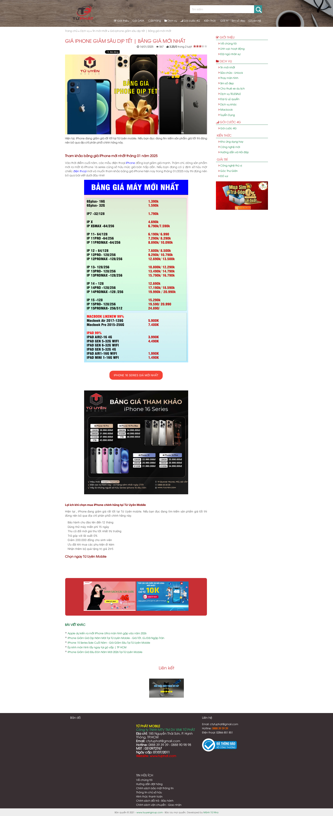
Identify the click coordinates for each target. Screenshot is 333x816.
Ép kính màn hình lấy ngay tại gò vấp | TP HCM (97, 647)
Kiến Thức (209, 20)
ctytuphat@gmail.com (224, 724)
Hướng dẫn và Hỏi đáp (234, 152)
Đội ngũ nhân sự (230, 54)
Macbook (226, 109)
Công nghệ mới (230, 146)
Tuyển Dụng (227, 114)
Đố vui (224, 176)
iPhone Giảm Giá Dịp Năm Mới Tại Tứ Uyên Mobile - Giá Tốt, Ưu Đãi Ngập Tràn (116, 637)
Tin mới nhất (227, 67)
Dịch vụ (172, 20)
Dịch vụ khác (228, 104)
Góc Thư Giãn (229, 170)
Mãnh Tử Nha (210, 812)
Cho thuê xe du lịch (232, 88)
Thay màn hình (229, 77)
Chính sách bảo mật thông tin (155, 788)
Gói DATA (138, 20)
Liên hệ (256, 20)
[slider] (200, 46)
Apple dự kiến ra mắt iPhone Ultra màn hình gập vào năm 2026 (107, 633)
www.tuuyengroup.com (149, 812)
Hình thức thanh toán (149, 796)
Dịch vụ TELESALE (230, 93)
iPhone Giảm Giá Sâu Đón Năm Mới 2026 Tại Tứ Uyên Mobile (105, 651)
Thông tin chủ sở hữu (149, 792)
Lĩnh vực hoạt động (232, 48)
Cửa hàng (154, 20)
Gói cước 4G (191, 20)
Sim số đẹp (238, 20)
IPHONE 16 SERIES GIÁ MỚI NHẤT (136, 375)
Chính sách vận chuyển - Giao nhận (158, 804)
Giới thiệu (122, 20)
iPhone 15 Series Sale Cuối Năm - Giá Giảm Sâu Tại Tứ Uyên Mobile (109, 642)
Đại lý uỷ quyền (229, 99)
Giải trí (224, 20)
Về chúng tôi (228, 43)
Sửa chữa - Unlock (231, 72)
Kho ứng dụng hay (231, 141)
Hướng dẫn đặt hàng (149, 784)
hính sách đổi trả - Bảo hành (155, 800)
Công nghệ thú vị (231, 165)
